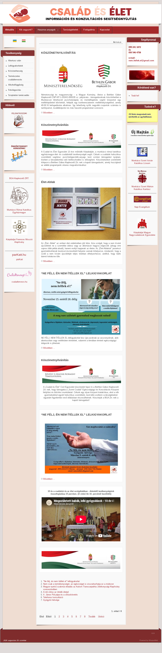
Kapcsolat (105, 29)
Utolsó (101, 616)
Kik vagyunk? (25, 29)
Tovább (92, 616)
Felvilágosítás (14, 90)
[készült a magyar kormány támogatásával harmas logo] (81, 383)
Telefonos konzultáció (53, 597)
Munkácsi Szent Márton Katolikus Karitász (142, 187)
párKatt (19, 259)
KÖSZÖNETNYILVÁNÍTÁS (58, 52)
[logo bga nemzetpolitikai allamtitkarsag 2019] (81, 560)
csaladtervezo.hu (19, 282)
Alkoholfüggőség (15, 85)
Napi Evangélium (142, 207)
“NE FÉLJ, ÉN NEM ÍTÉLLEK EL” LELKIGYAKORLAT (76, 273)
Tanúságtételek (70, 29)
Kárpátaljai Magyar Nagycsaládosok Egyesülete (142, 233)
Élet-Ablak (48, 182)
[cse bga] (80, 91)
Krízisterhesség (15, 71)
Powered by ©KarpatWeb (148, 640)
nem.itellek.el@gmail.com (141, 60)
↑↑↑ (153, 633)
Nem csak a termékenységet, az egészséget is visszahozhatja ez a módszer (78, 584)
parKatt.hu (19, 254)
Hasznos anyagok (46, 29)
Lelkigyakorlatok (15, 66)
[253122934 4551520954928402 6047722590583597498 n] (81, 214)
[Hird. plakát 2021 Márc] (81, 448)
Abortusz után (14, 60)
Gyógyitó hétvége (51, 600)
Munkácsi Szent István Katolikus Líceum (142, 161)
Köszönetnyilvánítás (55, 124)
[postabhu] (81, 307)
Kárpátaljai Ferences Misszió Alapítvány (19, 240)
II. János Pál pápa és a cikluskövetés (60, 594)
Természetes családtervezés (15, 78)
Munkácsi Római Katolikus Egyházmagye (19, 211)
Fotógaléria (89, 29)
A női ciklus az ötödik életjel (56, 592)
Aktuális (9, 29)
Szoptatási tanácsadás (18, 95)
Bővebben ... (49, 112)
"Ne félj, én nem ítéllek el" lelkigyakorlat (61, 581)
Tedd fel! (135, 95)
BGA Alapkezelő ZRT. (19, 178)
